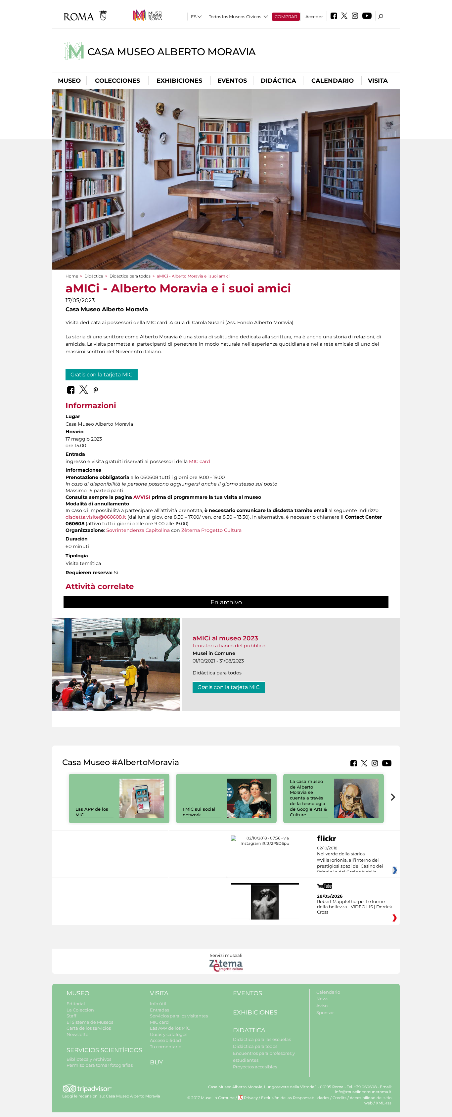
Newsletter (78, 1034)
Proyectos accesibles (255, 1066)
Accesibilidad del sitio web (370, 1100)
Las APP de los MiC (170, 1028)
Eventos (232, 80)
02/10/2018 (350, 860)
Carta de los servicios (89, 1028)
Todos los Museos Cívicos (235, 16)
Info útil (158, 1003)
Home (72, 276)
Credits (339, 1098)
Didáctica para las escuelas (262, 1039)
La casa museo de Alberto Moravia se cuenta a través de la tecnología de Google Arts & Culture (308, 798)
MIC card (199, 461)
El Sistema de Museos (90, 1022)
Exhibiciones (179, 80)
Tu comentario (165, 1046)
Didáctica (278, 80)
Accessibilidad (165, 1040)
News (322, 998)
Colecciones (117, 80)
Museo (69, 80)
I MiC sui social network (199, 811)
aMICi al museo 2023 (225, 638)
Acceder (314, 16)
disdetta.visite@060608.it (96, 517)
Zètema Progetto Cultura (211, 530)
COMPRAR (286, 16)
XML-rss (383, 1103)
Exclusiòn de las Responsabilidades (295, 1098)
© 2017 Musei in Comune (211, 1098)
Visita (378, 80)
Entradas (159, 1009)
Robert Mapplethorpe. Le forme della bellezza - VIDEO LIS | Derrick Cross (354, 907)
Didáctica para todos (130, 276)
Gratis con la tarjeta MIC (101, 374)
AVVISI (141, 497)
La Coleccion (80, 1009)
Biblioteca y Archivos (89, 1059)
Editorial (76, 1003)
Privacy (251, 1098)
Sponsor (325, 1012)
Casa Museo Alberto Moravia (171, 52)
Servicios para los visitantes (179, 1015)
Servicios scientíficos (104, 1050)
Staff (71, 1015)
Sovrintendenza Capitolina (138, 530)
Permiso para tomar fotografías (100, 1065)
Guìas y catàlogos (168, 1034)
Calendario (332, 80)
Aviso (322, 1005)
